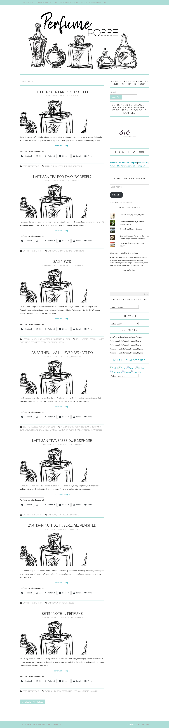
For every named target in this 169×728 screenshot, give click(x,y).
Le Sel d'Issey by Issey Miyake (132, 214)
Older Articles (32, 701)
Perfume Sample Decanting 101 (133, 166)
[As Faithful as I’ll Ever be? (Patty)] (62, 377)
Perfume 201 (115, 166)
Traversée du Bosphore (68, 515)
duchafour (25, 430)
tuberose (97, 430)
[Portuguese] (116, 371)
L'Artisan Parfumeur (32, 251)
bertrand (96, 427)
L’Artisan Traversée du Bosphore (62, 441)
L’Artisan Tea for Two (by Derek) (62, 177)
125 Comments (76, 444)
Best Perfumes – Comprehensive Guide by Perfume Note (80, 3)
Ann (62, 96)
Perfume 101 (143, 162)
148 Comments (73, 529)
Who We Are (27, 3)
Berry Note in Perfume (62, 614)
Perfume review (64, 251)
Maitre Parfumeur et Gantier (56, 339)
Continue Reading (62, 145)
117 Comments (76, 617)
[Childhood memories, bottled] (62, 116)
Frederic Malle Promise (124, 253)
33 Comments (75, 357)
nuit (66, 430)
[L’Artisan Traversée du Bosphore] (62, 465)
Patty (63, 357)
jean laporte (82, 339)
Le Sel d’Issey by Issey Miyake (130, 337)
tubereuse (88, 430)
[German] (131, 367)
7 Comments (72, 96)
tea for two (78, 251)
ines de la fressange (62, 691)
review (78, 430)
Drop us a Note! (44, 3)
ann (89, 427)
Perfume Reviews (31, 166)
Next (147, 294)
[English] (114, 367)
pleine (71, 430)
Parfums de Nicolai (73, 166)
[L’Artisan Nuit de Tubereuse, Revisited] (62, 549)
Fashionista (132, 724)
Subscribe (116, 195)
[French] (123, 367)
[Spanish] (136, 371)
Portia (112, 341)
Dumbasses (32, 427)
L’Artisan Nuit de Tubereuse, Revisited (62, 525)
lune (61, 430)
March (63, 444)
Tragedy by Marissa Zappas (131, 229)
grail (41, 430)
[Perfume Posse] (84, 41)
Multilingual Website (129, 360)
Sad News (62, 262)
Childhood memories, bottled (62, 92)
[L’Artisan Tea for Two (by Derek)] (62, 201)
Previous (145, 294)
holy (47, 430)
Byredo (48, 691)
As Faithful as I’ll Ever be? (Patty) (62, 353)
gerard (34, 430)
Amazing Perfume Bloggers (73, 427)
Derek (61, 181)
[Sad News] (62, 285)
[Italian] (140, 367)
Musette (64, 265)
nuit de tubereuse (65, 603)
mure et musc (88, 691)
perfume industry (49, 342)
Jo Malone (49, 166)
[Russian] (126, 371)
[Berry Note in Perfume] (62, 637)
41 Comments (73, 181)
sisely (61, 342)
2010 (25, 427)
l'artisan (59, 166)
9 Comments (77, 265)
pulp (97, 691)
